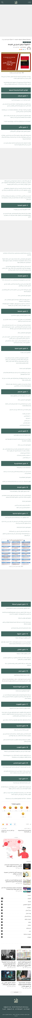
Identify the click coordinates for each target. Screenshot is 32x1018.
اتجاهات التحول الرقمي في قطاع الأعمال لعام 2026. (8, 984)
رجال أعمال (28, 910)
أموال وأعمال (15, 1014)
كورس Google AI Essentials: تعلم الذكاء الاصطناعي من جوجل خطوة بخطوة (13, 865)
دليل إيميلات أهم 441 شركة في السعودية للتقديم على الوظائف (13, 873)
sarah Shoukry (23, 47)
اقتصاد (28, 42)
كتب (24, 42)
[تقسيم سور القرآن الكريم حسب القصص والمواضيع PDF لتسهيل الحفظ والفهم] (27, 882)
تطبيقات (29, 907)
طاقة (29, 922)
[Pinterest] (22, 50)
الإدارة (29, 902)
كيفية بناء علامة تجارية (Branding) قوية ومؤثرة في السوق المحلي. (24, 984)
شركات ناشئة (28, 919)
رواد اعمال (28, 913)
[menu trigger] (29, 2)
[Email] (20, 50)
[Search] (2, 2)
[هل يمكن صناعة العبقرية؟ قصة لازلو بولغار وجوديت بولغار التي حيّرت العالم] (8, 955)
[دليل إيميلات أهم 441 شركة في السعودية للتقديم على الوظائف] (27, 874)
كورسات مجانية (27, 934)
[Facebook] (25, 50)
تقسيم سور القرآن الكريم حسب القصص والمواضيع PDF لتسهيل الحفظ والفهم (13, 880)
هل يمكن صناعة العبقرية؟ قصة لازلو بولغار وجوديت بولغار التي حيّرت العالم (8, 964)
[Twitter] (23, 50)
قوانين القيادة (13, 792)
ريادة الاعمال (28, 916)
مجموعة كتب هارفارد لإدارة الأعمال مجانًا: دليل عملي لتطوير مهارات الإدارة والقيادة (11, 888)
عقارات (29, 925)
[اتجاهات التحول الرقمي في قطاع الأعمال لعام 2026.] (8, 975)
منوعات (29, 937)
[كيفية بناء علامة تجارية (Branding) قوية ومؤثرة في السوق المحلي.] (24, 975)
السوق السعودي (27, 904)
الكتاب (19, 84)
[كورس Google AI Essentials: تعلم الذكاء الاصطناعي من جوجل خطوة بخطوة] (27, 866)
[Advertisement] (16, 21)
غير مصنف (28, 928)
